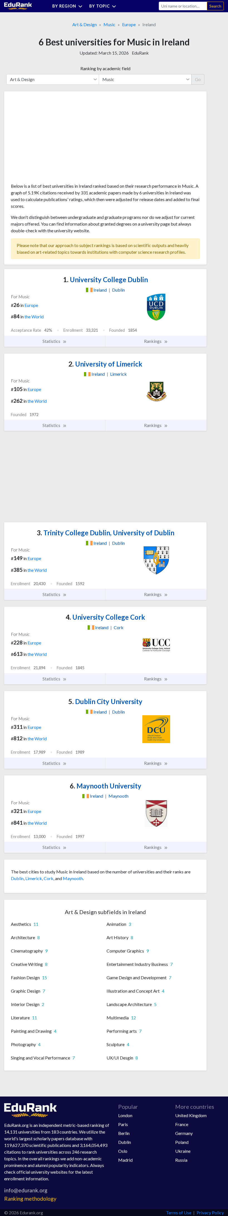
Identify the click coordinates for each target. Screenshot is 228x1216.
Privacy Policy (210, 1212)
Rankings (153, 341)
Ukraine (182, 1151)
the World (34, 316)
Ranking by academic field (105, 68)
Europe (129, 24)
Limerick (33, 878)
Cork (48, 878)
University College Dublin (105, 279)
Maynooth (73, 878)
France (181, 1124)
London (125, 1115)
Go (198, 79)
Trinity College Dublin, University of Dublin (105, 533)
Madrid (125, 1160)
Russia (181, 1160)
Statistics (52, 341)
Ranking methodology (30, 1198)
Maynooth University (105, 786)
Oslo (122, 1151)
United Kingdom (191, 1115)
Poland (182, 1142)
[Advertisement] (52, 139)
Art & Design (84, 24)
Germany (184, 1133)
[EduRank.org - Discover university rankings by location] (18, 5)
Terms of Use (178, 1212)
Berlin (124, 1133)
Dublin (17, 878)
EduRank (140, 52)
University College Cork (105, 617)
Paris (123, 1124)
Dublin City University (105, 701)
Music (109, 24)
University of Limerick (105, 364)
